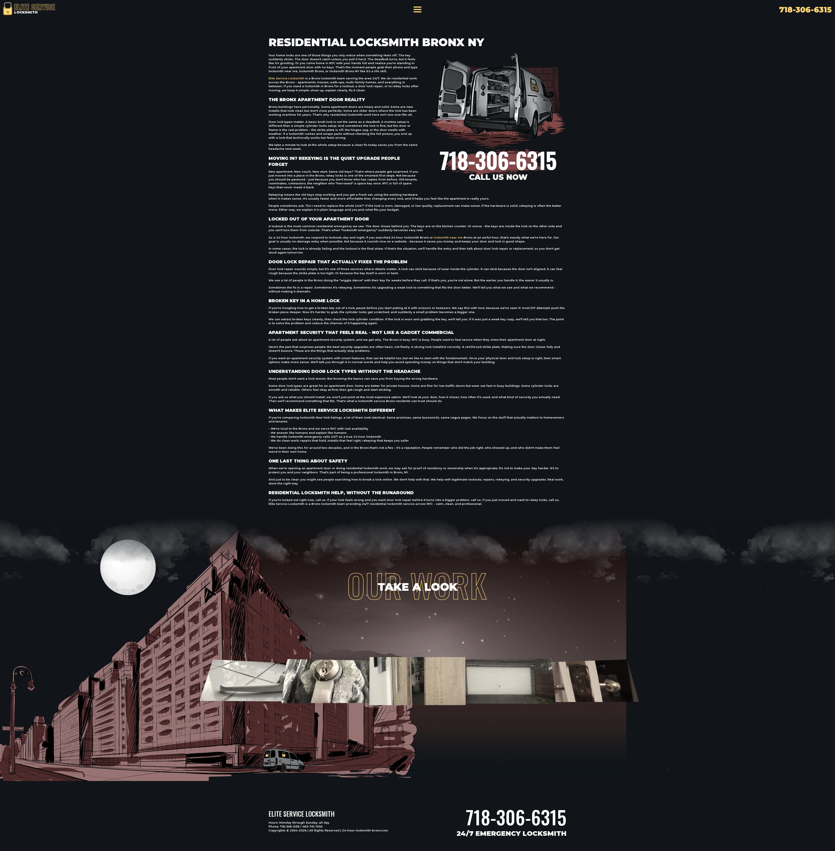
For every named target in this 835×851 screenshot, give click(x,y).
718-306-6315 (516, 817)
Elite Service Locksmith (286, 78)
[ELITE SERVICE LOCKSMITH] (7, 8)
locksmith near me (448, 237)
